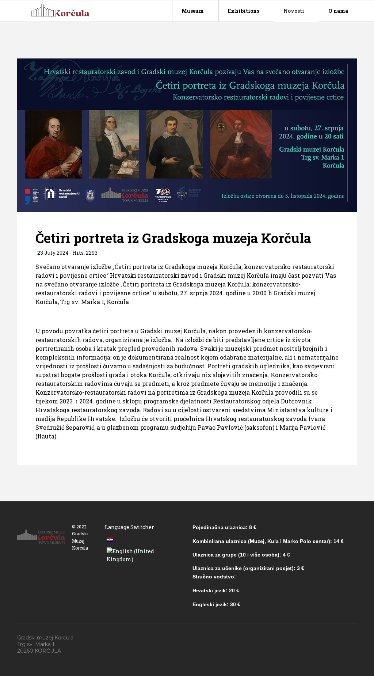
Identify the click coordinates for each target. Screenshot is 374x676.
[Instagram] (356, 638)
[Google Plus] (322, 638)
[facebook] (305, 638)
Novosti (293, 10)
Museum (193, 10)
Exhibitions (243, 10)
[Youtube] (339, 638)
